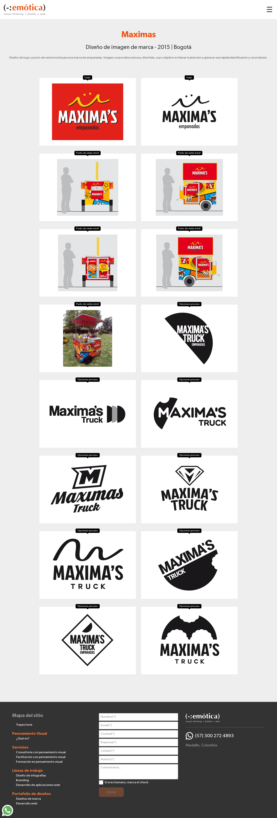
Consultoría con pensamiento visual (41, 752)
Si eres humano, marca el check (126, 782)
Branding (22, 780)
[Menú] (269, 9)
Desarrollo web (26, 803)
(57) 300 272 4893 (214, 735)
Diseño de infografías (31, 775)
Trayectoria (24, 724)
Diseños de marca (28, 798)
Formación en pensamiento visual (39, 761)
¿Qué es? (22, 738)
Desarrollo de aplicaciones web (38, 785)
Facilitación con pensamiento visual (41, 757)
